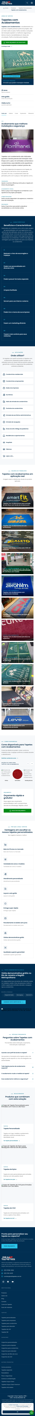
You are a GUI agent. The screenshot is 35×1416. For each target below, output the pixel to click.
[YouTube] (13, 1282)
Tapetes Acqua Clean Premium (10, 1384)
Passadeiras (5, 1373)
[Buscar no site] (27, 3)
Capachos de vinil (6, 1357)
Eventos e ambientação (8, 1379)
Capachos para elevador (8, 1351)
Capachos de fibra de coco (9, 1354)
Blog (2, 1298)
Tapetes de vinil (6, 1329)
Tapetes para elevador (8, 1326)
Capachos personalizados (9, 1342)
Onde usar (4, 113)
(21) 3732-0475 (8, 1273)
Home (6, 8)
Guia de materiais (6, 1307)
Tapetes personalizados (8, 1317)
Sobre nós (4, 1296)
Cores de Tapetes (6, 1304)
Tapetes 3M (4, 1332)
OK (17, 1412)
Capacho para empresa (8, 1345)
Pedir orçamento (9, 1246)
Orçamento (23, 113)
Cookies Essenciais (13, 1405)
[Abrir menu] (32, 3)
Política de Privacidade (22, 1406)
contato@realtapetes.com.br (12, 1276)
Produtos (13, 8)
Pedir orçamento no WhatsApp (15, 42)
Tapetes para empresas (8, 1320)
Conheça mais (5, 46)
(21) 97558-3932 (9, 1270)
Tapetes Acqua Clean (7, 1381)
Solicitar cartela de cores (8, 758)
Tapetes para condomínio (9, 1323)
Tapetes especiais (6, 1370)
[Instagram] (3, 1282)
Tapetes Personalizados (25, 8)
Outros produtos (6, 1367)
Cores (16, 113)
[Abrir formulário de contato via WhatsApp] (31, 1412)
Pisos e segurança (6, 1376)
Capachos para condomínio (9, 1348)
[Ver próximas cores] (32, 763)
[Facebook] (8, 1282)
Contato (3, 1301)
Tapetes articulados (7, 1387)
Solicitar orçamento (18, 810)
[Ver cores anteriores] (28, 763)
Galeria (11, 113)
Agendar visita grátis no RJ (12, 1002)
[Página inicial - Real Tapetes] (6, 2)
